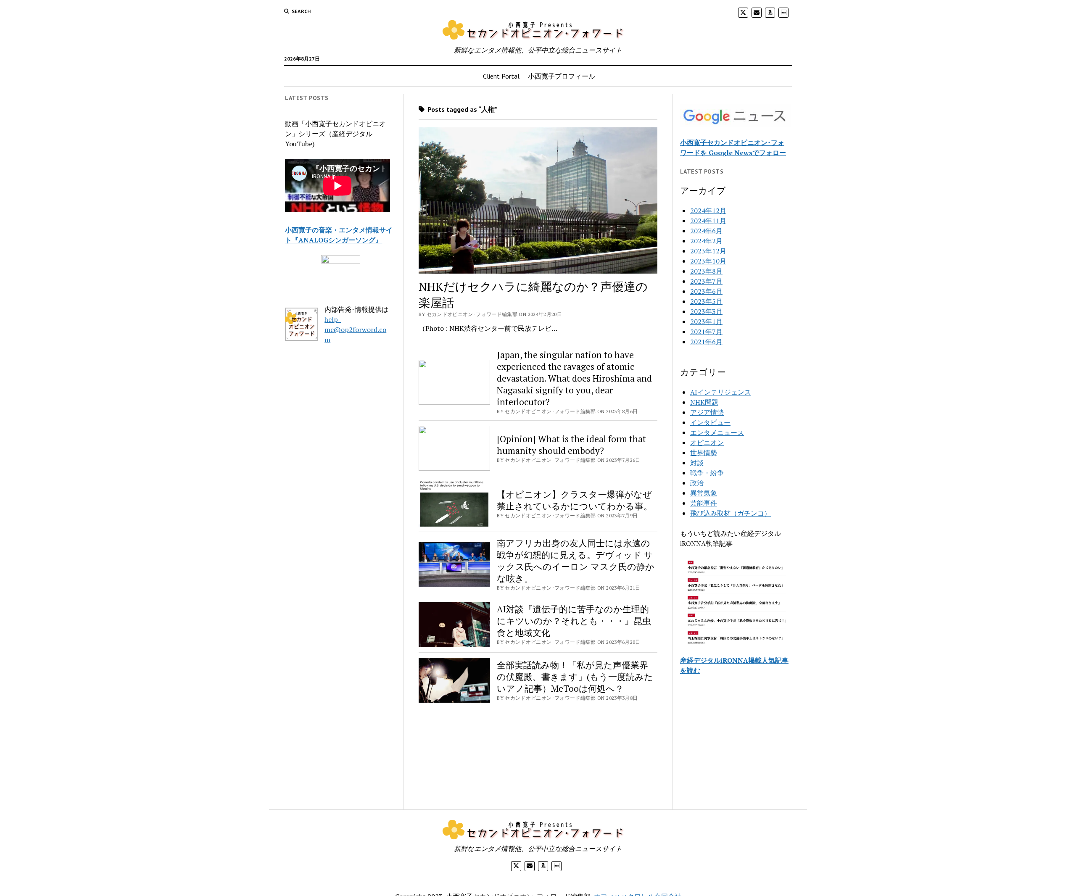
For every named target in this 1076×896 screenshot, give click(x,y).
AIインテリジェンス (720, 392)
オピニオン (707, 442)
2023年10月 (708, 261)
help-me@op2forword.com (355, 329)
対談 (697, 462)
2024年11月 (708, 220)
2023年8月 (706, 271)
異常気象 (703, 493)
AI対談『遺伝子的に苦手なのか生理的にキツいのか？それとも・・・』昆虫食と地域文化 (574, 620)
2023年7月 (706, 281)
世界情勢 (703, 452)
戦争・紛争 (707, 472)
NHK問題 (704, 402)
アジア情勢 (707, 412)
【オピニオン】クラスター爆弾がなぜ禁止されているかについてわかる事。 (574, 500)
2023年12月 (708, 251)
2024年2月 (706, 240)
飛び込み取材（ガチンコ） (730, 513)
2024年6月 (706, 230)
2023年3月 (706, 311)
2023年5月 (706, 301)
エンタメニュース (717, 432)
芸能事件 (703, 503)
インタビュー (710, 422)
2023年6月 (706, 291)
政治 (697, 483)
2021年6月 (706, 341)
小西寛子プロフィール (561, 76)
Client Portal (501, 76)
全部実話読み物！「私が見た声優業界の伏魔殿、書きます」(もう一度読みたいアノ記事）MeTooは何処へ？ (575, 676)
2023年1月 (706, 321)
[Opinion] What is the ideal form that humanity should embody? (571, 444)
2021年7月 (706, 331)
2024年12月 (708, 210)
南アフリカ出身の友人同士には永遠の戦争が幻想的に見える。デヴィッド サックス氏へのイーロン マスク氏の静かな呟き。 (575, 560)
